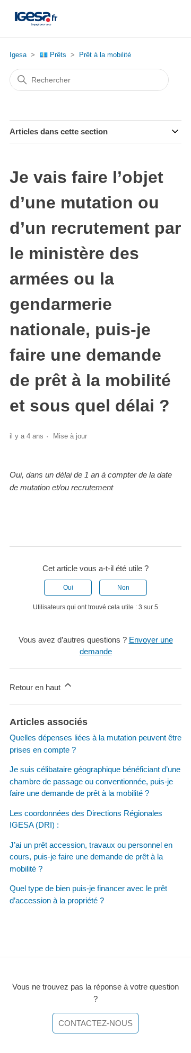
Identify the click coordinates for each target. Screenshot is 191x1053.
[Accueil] (36, 19)
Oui (68, 587)
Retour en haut (36, 687)
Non (123, 587)
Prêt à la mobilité (105, 55)
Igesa (18, 55)
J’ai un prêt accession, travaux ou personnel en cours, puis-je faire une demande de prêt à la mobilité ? (91, 856)
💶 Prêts (52, 55)
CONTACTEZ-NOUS (95, 1023)
